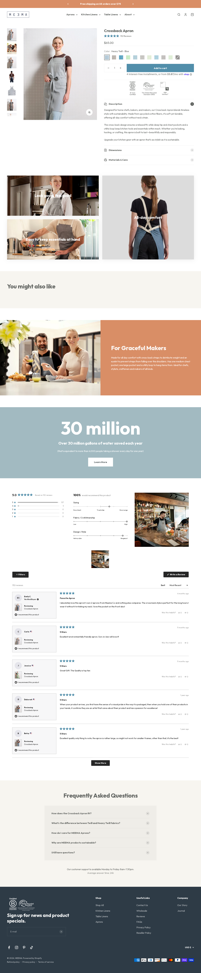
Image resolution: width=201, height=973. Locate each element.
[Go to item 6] (11, 105)
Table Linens (111, 14)
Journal (181, 910)
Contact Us (142, 905)
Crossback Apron (31, 609)
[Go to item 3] (11, 63)
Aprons (70, 14)
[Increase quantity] (120, 68)
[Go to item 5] (11, 91)
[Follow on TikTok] (32, 947)
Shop (98, 897)
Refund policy (13, 962)
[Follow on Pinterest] (24, 947)
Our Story (182, 905)
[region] (100, 559)
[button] (117, 36)
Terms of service (46, 962)
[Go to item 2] (11, 48)
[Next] (133, 4)
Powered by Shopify (32, 958)
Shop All (99, 905)
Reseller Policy (143, 932)
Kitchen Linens (89, 14)
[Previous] (67, 4)
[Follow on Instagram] (17, 947)
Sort (163, 585)
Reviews (140, 916)
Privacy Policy (143, 927)
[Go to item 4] (11, 77)
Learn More (100, 462)
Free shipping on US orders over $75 (100, 3)
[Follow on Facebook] (9, 947)
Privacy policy (29, 962)
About (128, 14)
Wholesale (141, 910)
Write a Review (179, 575)
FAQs (139, 921)
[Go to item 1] (11, 34)
